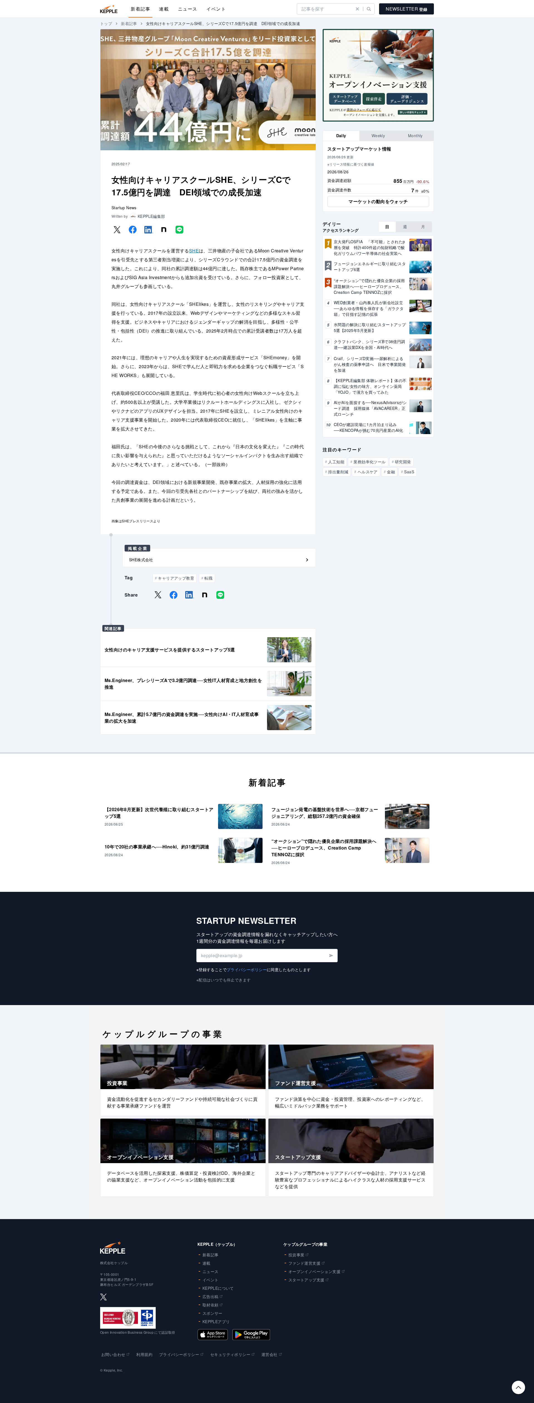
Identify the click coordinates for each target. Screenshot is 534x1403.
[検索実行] (368, 8)
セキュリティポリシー (230, 1354)
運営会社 (269, 1354)
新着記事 (140, 9)
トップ (106, 23)
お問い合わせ (113, 1354)
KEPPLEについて (218, 1288)
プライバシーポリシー (247, 969)
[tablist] (378, 136)
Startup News (124, 207)
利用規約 (144, 1354)
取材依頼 (210, 1305)
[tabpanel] (378, 176)
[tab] (341, 136)
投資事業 (296, 1254)
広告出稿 (210, 1296)
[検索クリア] (357, 8)
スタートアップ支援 (306, 1280)
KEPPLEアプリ (216, 1321)
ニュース (187, 9)
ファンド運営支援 (304, 1263)
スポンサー (212, 1313)
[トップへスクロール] (518, 1387)
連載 (164, 9)
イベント (216, 9)
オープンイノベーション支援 (314, 1271)
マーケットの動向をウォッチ (378, 201)
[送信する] (330, 955)
